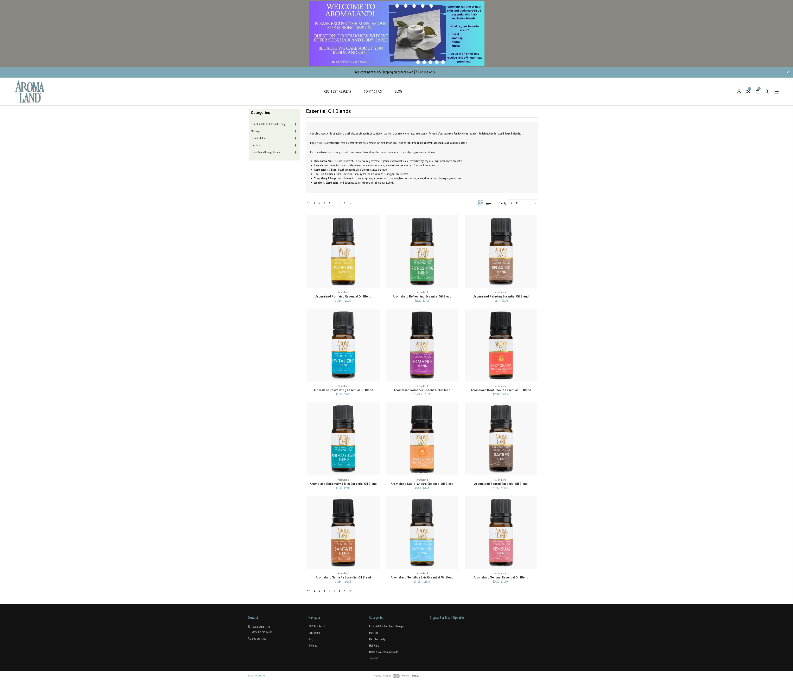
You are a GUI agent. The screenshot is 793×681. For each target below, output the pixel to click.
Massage (255, 131)
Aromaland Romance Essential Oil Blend (422, 390)
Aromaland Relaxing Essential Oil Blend (501, 296)
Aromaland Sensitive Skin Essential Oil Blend (422, 577)
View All (373, 658)
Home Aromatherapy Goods (265, 152)
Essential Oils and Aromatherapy (268, 124)
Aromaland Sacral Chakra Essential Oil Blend (422, 483)
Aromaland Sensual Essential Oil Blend (501, 577)
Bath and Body (259, 138)
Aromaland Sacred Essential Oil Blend (501, 483)
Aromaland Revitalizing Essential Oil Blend (343, 390)
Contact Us (373, 91)
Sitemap (313, 645)
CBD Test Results (337, 91)
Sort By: (502, 203)
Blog (398, 91)
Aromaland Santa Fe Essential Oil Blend (343, 577)
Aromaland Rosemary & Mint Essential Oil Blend (343, 483)
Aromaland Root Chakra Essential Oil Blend (501, 390)
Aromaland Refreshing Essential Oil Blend (422, 296)
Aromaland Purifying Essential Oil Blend (343, 296)
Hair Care (256, 145)
